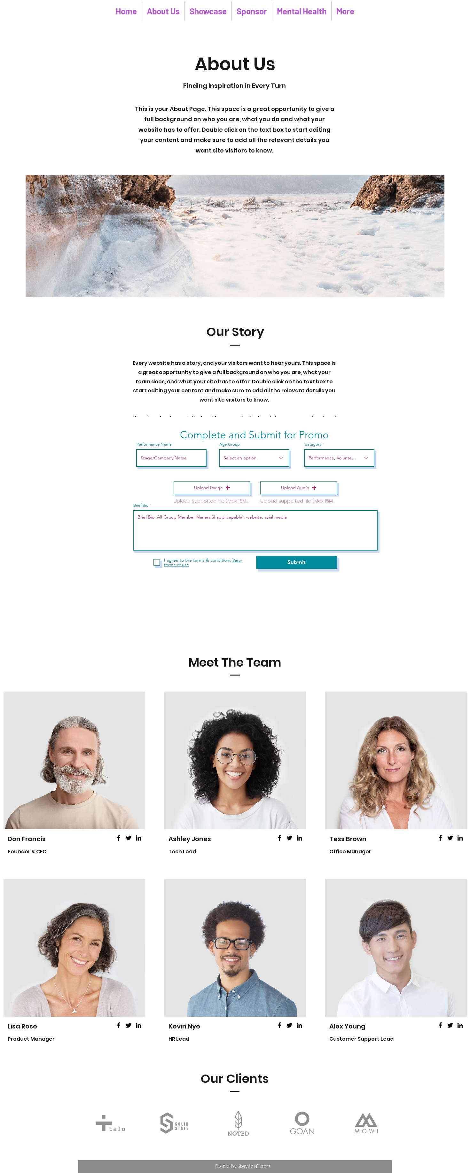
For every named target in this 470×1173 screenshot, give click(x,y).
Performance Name (154, 444)
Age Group (229, 444)
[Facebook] (118, 838)
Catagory (312, 444)
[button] (212, 487)
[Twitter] (128, 838)
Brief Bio (141, 505)
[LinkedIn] (138, 838)
